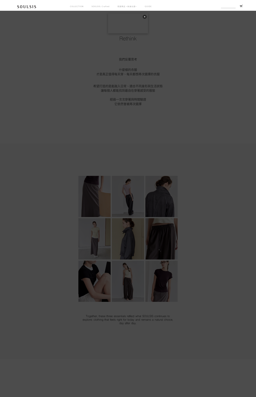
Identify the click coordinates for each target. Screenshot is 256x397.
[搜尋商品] (237, 6)
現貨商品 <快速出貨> (127, 6)
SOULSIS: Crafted (100, 6)
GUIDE (148, 6)
